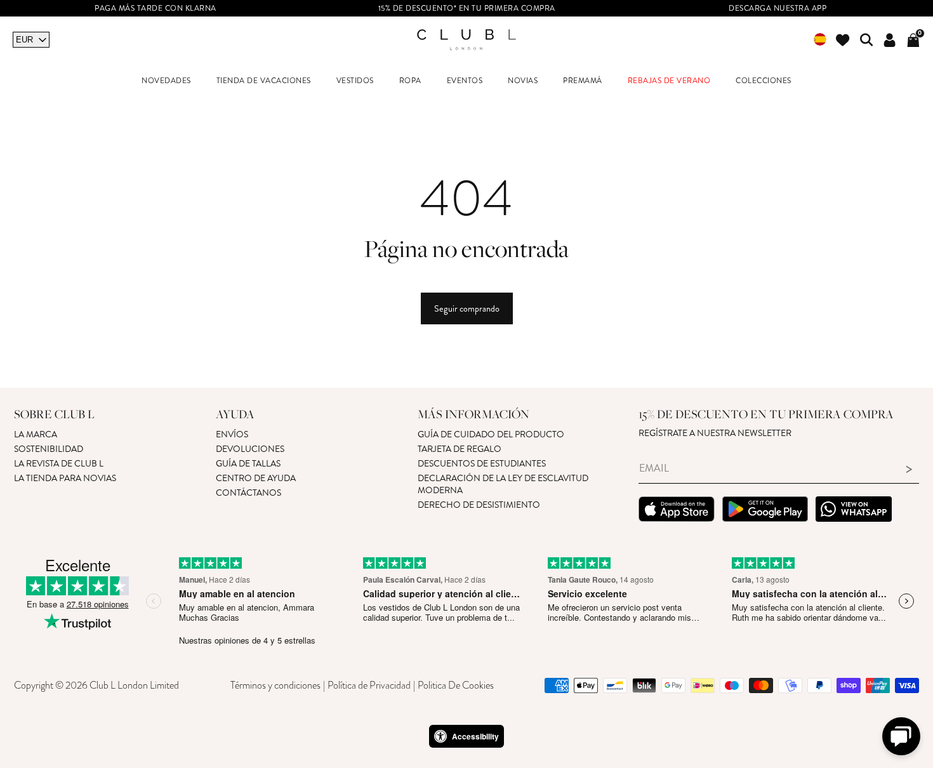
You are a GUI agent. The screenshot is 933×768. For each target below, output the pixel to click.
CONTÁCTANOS (248, 493)
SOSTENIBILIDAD (48, 449)
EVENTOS (465, 81)
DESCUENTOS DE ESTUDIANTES (482, 464)
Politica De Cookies (456, 685)
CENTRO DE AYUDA (256, 478)
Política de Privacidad (369, 685)
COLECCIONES (763, 81)
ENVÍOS (232, 434)
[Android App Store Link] (765, 511)
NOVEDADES (166, 81)
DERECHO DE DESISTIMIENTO (479, 505)
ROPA (410, 81)
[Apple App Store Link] (677, 511)
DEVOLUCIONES (250, 449)
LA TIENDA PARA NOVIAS (65, 478)
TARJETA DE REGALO (459, 449)
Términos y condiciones (275, 685)
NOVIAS (523, 81)
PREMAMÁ (582, 81)
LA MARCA (35, 434)
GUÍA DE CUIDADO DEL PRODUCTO (491, 434)
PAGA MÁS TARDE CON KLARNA (155, 8)
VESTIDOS (355, 81)
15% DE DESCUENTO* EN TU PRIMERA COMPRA (466, 8)
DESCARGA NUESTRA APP (777, 8)
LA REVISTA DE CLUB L (58, 464)
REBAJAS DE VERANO (669, 81)
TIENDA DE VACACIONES (263, 81)
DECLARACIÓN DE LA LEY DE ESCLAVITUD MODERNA (503, 484)
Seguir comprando (467, 308)
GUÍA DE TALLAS (248, 464)
